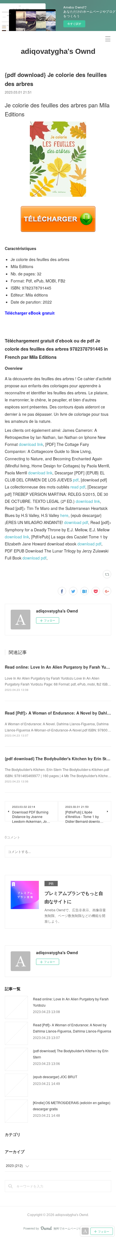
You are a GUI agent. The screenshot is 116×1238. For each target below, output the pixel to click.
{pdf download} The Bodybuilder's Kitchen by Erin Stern (59, 758)
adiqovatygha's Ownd (58, 51)
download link (31, 444)
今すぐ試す (74, 24)
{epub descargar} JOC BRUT (55, 1076)
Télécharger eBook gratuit (30, 313)
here (64, 515)
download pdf (76, 522)
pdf (76, 480)
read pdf (77, 487)
